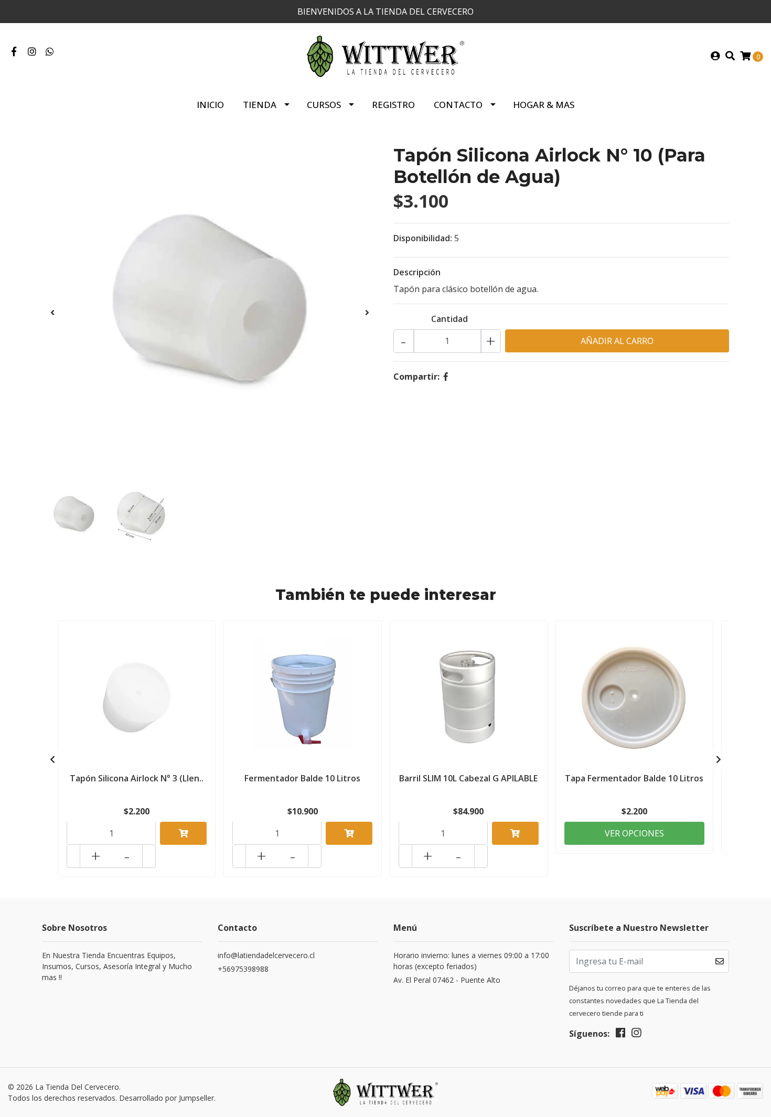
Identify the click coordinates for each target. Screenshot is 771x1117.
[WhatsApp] (50, 52)
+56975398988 (243, 969)
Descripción (417, 272)
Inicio (210, 105)
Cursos (324, 105)
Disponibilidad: (422, 238)
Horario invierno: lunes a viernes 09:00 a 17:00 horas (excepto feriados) (471, 960)
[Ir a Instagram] (32, 52)
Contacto (458, 105)
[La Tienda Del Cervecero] (385, 55)
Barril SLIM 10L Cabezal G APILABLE (468, 778)
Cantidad (449, 319)
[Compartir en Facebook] (446, 376)
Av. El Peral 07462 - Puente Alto (446, 980)
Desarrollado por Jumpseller (166, 1098)
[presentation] (52, 312)
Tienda (259, 105)
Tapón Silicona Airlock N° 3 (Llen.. (137, 778)
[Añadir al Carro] (183, 833)
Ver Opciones (634, 833)
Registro (393, 105)
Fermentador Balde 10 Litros (302, 778)
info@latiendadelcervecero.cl (266, 955)
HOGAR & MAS (543, 105)
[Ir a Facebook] (14, 52)
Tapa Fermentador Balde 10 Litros (634, 778)
